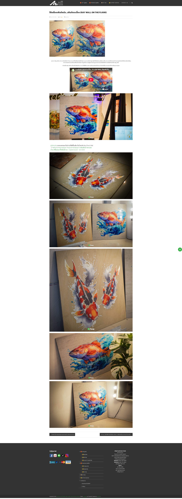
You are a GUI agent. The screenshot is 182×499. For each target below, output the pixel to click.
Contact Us (124, 2)
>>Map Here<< (120, 472)
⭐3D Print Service (114, 2)
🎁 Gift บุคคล (83, 2)
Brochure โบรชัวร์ (86, 483)
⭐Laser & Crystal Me (87, 460)
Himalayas (85, 496)
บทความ (67, 17)
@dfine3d (53, 145)
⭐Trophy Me (85, 466)
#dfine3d (55, 147)
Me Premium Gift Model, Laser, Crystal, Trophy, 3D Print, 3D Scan (68, 496)
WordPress (99, 496)
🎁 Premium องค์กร (94, 2)
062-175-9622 (122, 462)
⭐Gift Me (84, 457)
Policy (83, 486)
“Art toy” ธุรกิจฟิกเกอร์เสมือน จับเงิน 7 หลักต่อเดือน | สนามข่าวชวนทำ (116, 434)
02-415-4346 (120, 467)
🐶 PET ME (103, 2)
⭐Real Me (84, 454)
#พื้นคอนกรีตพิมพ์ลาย (60, 150)
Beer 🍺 (60, 17)
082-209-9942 (122, 460)
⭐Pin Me (84, 472)
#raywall (69, 147)
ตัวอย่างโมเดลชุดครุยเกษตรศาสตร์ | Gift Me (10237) (62, 434)
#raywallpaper (62, 147)
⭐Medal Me (85, 469)
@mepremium (121, 470)
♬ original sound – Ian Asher (76, 150)
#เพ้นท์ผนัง (82, 147)
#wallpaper (75, 147)
